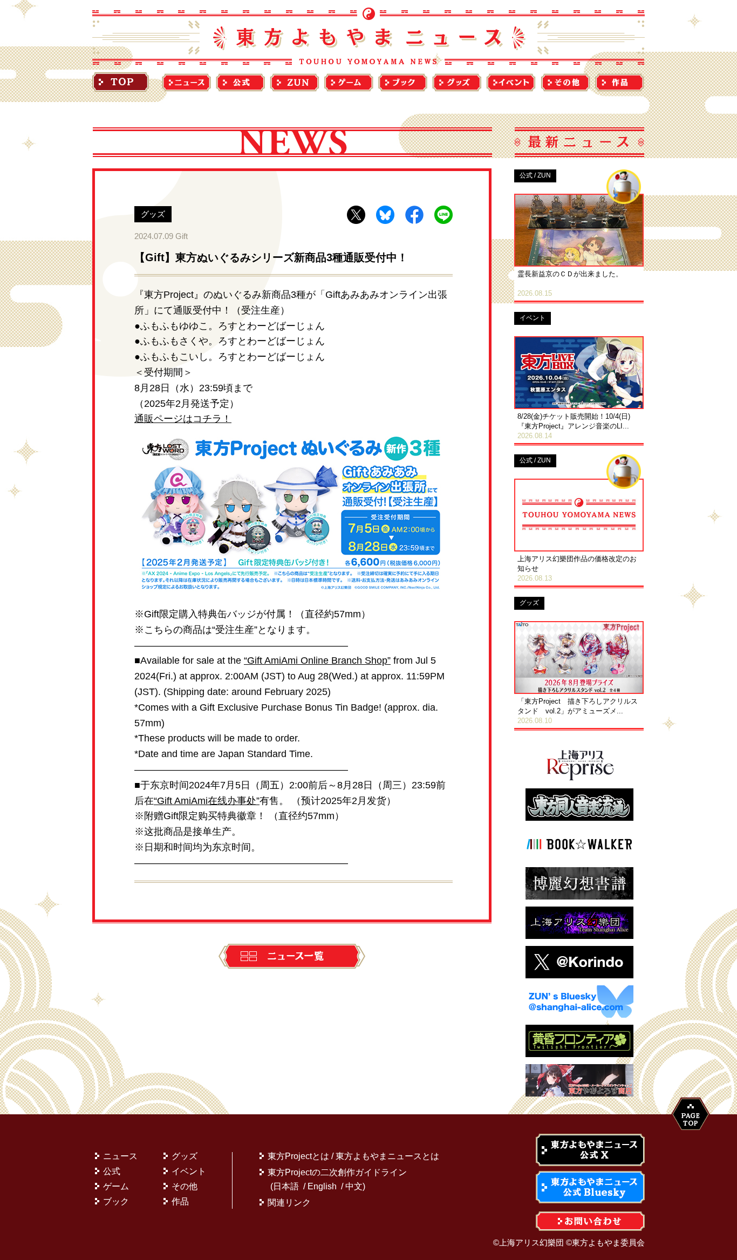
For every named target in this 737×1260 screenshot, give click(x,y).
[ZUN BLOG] (579, 896)
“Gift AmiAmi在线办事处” (207, 800)
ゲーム (116, 1186)
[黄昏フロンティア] (579, 1054)
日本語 (286, 1186)
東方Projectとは (298, 1156)
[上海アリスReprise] (579, 778)
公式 (111, 1171)
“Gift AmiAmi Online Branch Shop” (317, 660)
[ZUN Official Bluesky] (579, 1014)
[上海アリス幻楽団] (579, 936)
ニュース (120, 1156)
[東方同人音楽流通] (579, 817)
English (322, 1186)
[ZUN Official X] (579, 975)
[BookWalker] (579, 857)
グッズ (184, 1156)
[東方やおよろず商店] (579, 1093)
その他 (184, 1186)
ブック (116, 1201)
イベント (189, 1171)
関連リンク (289, 1202)
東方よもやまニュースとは (387, 1156)
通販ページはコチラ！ (182, 418)
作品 (180, 1201)
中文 (354, 1186)
